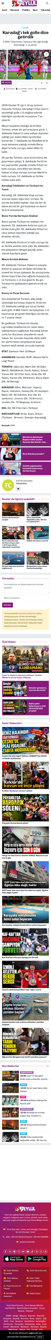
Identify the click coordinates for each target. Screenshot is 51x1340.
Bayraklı (40, 1316)
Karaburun (8, 1324)
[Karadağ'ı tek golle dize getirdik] (25, 64)
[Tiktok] (32, 1252)
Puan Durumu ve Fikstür (12, 1287)
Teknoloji (45, 10)
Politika (26, 10)
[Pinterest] (14, 1252)
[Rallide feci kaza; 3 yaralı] (38, 532)
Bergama (7, 1318)
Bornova (24, 1318)
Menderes (14, 1327)
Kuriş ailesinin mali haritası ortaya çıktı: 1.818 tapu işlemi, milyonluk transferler (11, 544)
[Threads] (37, 1252)
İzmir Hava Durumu (38, 1270)
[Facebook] (5, 1252)
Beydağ (16, 1318)
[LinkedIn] (23, 1252)
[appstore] (14, 1259)
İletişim (21, 1311)
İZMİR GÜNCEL (27, 1072)
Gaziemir (19, 1321)
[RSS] (46, 1252)
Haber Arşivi (35, 1293)
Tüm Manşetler (36, 1286)
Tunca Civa (10, 89)
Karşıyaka (19, 1324)
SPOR (23, 1097)
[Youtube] (28, 1252)
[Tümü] (48, 1066)
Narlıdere (35, 1327)
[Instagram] (19, 1252)
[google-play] (37, 1259)
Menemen (25, 1327)
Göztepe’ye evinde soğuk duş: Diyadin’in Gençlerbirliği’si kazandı (32, 1114)
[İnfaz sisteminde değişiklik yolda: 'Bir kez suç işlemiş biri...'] (38, 509)
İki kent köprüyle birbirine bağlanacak (13, 567)
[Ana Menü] (3, 3)
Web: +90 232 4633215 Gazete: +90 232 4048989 (27, 1237)
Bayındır (32, 1316)
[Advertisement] (25, 1172)
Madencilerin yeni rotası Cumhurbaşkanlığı (37, 567)
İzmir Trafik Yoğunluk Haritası (34, 1279)
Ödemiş (43, 1327)
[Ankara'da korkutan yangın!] (13, 509)
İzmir (4, 10)
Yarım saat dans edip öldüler (33, 1089)
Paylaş (8, 82)
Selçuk (22, 1329)
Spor (35, 10)
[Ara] (47, 3)
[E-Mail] (18, 489)
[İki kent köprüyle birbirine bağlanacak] (13, 558)
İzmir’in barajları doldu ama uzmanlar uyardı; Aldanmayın (34, 1078)
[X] (10, 1252)
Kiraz (38, 1324)
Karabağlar (41, 1321)
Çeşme (38, 1318)
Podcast (29, 1311)
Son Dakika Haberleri (10, 1294)
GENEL (25, 27)
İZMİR (8, 1316)
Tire (28, 1329)
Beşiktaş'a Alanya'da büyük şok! (33, 1102)
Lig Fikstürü (10, 1308)
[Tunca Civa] (8, 485)
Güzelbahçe (29, 1321)
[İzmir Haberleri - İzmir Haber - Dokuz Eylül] (24, 3)
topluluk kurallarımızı (27, 613)
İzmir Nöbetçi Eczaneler (11, 1271)
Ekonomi (14, 10)
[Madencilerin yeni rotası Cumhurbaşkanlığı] (38, 558)
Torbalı (34, 1329)
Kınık (44, 1324)
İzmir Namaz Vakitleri (11, 1279)
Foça (12, 1321)
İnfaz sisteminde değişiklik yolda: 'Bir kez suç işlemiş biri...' (37, 520)
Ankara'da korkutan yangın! (10, 519)
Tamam (39, 1337)
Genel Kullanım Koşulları (27, 1308)
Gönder (7, 605)
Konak (6, 1327)
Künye (42, 1308)
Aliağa (15, 1316)
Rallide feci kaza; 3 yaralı (37, 541)
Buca (32, 1318)
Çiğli (45, 1318)
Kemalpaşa (30, 1324)
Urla (41, 1329)
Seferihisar (13, 1329)
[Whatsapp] (41, 1252)
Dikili (6, 1321)
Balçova (23, 1316)
